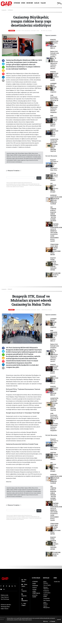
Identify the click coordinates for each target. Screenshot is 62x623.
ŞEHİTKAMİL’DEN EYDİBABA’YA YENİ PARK (55, 274)
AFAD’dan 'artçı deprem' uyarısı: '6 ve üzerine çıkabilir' (54, 177)
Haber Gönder (4, 608)
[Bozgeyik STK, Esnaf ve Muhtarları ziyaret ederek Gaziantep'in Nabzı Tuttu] (22, 328)
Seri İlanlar (46, 600)
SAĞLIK (36, 3)
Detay (46, 621)
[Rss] (16, 586)
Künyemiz (25, 600)
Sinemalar (46, 598)
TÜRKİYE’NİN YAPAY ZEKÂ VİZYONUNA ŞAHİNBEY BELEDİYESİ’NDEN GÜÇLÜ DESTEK (55, 249)
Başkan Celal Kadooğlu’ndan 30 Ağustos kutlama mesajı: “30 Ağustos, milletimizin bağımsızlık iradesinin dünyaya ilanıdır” (54, 60)
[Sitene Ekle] (5, 589)
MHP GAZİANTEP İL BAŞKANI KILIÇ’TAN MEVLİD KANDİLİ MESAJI (53, 121)
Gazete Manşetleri (46, 606)
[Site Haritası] (2, 589)
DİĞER (23, 3)
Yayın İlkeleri (5, 597)
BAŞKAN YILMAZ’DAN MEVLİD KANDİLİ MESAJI (54, 132)
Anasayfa (4, 10)
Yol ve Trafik (47, 585)
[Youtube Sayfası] (10, 586)
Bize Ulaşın (24, 604)
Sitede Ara (57, 581)
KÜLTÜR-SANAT (35, 596)
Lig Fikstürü (46, 593)
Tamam (53, 621)
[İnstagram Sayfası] (7, 586)
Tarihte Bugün (45, 595)
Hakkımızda (4, 595)
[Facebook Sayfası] (2, 586)
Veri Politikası (5, 599)
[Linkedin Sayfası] (13, 586)
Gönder (39, 178)
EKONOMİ (29, 3)
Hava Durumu (45, 582)
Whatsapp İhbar (5, 606)
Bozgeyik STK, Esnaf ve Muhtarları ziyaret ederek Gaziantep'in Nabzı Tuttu (54, 165)
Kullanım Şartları (6, 604)
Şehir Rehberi (45, 603)
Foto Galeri (24, 580)
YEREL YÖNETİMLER (36, 592)
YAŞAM (43, 3)
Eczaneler (46, 591)
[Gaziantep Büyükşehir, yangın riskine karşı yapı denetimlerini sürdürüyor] (22, 45)
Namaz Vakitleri (46, 587)
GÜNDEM (17, 3)
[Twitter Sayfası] (4, 586)
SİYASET (10, 289)
